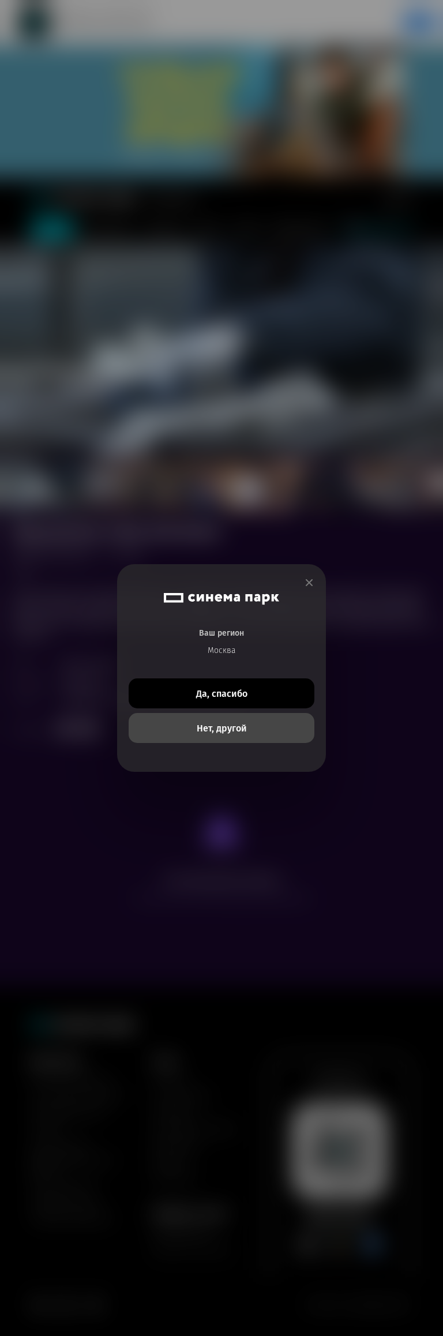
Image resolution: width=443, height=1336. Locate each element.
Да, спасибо (221, 693)
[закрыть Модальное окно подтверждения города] (309, 582)
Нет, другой (222, 728)
